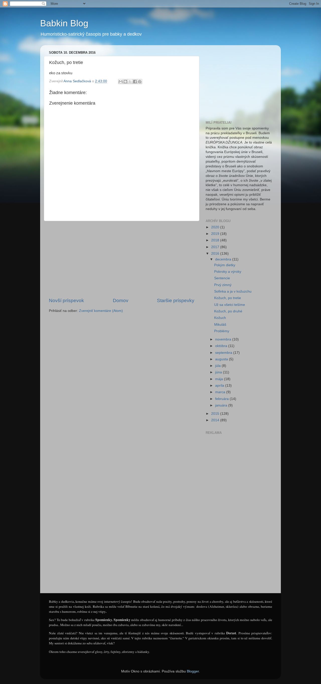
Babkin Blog (64, 23)
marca (220, 392)
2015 (215, 414)
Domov (120, 300)
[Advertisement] (121, 259)
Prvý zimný (222, 285)
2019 (215, 234)
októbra (221, 346)
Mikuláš (220, 324)
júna (219, 372)
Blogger (193, 671)
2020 (215, 227)
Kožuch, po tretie (227, 298)
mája (219, 379)
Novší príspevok (66, 300)
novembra (223, 339)
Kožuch (220, 318)
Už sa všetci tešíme (229, 305)
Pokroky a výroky (227, 271)
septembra (224, 353)
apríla (220, 385)
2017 (215, 247)
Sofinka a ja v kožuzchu (233, 291)
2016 (215, 253)
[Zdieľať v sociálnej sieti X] (130, 81)
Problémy (221, 331)
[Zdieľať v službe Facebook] (134, 81)
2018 (215, 240)
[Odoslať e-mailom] (120, 81)
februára (222, 399)
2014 (215, 420)
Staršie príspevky (175, 300)
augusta (222, 359)
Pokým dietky (224, 265)
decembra (223, 259)
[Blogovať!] (125, 81)
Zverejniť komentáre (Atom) (101, 311)
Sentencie (222, 278)
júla (218, 366)
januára (221, 405)
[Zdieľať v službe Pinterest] (139, 81)
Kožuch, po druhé (228, 311)
